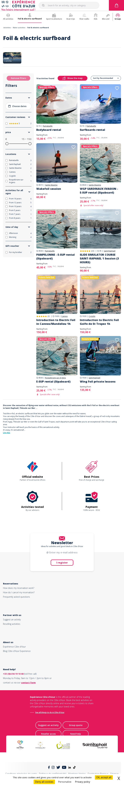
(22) (92, 251)
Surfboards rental (92, 130)
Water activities (19, 27)
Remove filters (18, 78)
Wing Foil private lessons (98, 381)
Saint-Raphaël (109, 251)
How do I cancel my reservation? (18, 592)
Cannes (64, 316)
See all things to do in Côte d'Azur (49, 712)
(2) (48, 316)
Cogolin (92, 316)
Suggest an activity (12, 619)
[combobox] (69, 5)
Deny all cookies (44, 781)
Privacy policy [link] (82, 781)
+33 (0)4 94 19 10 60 (13, 673)
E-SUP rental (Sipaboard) (53, 381)
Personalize (64, 781)
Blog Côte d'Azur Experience (17, 651)
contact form (28, 682)
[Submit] (44, 5)
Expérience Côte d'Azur (14, 646)
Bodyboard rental (48, 130)
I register (62, 562)
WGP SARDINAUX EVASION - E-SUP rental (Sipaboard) (99, 190)
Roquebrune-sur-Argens (55, 378)
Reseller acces (48, 733)
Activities (7, 27)
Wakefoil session (48, 189)
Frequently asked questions (16, 596)
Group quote (75, 725)
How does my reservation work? (18, 588)
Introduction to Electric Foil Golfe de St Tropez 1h (99, 322)
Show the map (75, 78)
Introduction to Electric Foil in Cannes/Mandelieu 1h (55, 322)
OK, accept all (103, 777)
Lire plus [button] (6, 432)
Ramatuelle (47, 126)
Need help (75, 733)
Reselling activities (11, 623)
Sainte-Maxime (51, 185)
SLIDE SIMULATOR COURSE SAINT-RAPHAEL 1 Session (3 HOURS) (99, 258)
